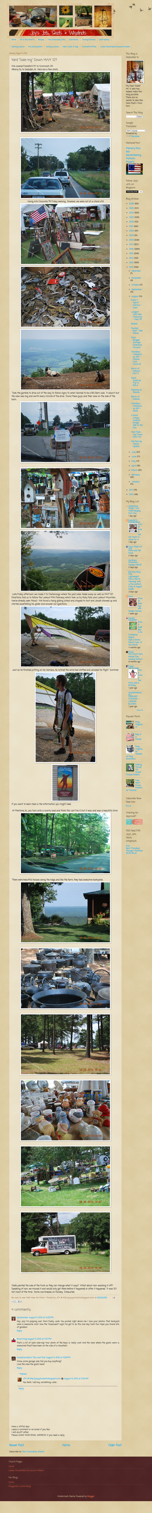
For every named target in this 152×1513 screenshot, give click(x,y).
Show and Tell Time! (134, 552)
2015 (131, 253)
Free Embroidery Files (56, 39)
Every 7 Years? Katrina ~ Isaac (136, 304)
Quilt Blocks (74, 39)
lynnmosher (22, 1317)
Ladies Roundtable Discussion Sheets (115, 46)
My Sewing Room (35, 46)
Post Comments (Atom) (33, 1451)
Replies (23, 1374)
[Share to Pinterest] (21, 1301)
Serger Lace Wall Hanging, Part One (134, 511)
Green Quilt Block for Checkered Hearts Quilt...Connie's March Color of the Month (135, 633)
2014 (131, 258)
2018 (131, 240)
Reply (19, 1330)
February (136, 474)
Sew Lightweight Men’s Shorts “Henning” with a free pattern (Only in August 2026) (135, 582)
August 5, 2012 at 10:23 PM (41, 1317)
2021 (131, 226)
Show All (140, 710)
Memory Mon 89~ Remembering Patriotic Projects (133, 155)
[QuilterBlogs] (134, 824)
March (135, 470)
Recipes (41, 39)
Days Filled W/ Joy (135, 547)
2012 (131, 267)
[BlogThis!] (15, 1301)
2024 (131, 212)
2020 (132, 230)
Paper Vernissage (133, 667)
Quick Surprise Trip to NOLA (136, 381)
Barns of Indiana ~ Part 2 (136, 371)
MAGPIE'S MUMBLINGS (134, 521)
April (134, 465)
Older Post (115, 1445)
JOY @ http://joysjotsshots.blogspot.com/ (42, 1378)
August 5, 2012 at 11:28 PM (58, 1357)
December (136, 271)
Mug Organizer (139, 724)
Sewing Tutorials (89, 39)
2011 (131, 490)
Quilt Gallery (104, 39)
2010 (131, 494)
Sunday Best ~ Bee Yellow (137, 331)
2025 (132, 208)
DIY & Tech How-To (27, 39)
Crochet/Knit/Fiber (89, 46)
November (136, 278)
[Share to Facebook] (19, 1301)
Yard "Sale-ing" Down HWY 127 (136, 434)
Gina (130, 596)
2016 (131, 249)
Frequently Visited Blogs (20, 1486)
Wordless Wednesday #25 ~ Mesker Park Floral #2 (136, 358)
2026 (132, 203)
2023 (132, 217)
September (137, 289)
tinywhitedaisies (135, 693)
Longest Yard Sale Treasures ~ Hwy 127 (136, 315)
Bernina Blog (134, 572)
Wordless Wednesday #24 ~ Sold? (136, 407)
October (136, 284)
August (135, 296)
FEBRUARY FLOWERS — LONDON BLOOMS (134, 700)
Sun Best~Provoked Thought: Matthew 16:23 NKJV (134, 849)
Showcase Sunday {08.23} (135, 563)
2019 (131, 235)
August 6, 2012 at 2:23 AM (76, 1378)
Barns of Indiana (135, 398)
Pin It (128, 806)
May (134, 461)
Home (13, 39)
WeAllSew (133, 506)
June (134, 456)
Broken (134, 323)
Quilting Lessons (18, 46)
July (134, 452)
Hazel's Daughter (132, 619)
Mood (131, 652)
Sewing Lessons (52, 46)
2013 (131, 262)
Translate (135, 136)
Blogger (90, 1496)
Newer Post (16, 1445)
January (136, 481)
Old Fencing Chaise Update (136, 444)
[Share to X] (17, 1301)
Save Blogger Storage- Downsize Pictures (136, 342)
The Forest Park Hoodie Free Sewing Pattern (135, 657)
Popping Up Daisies (136, 391)
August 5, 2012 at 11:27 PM (39, 1339)
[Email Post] (113, 1297)
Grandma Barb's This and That (31, 1357)
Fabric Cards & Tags (70, 46)
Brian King (22, 1339)
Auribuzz (132, 560)
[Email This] (12, 1301)
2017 (131, 244)
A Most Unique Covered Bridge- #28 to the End (137, 421)
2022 (131, 221)
